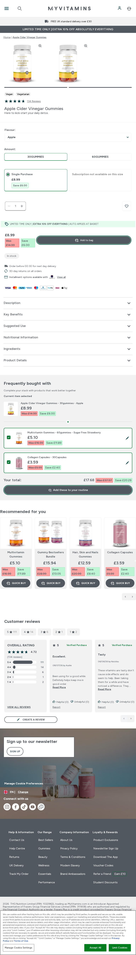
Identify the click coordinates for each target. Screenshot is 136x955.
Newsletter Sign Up (105, 848)
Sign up (15, 751)
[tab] (35, 180)
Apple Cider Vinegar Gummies (29, 37)
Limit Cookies (120, 947)
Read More (59, 687)
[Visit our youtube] (32, 806)
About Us (66, 839)
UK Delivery (16, 865)
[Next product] (132, 596)
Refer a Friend (109, 873)
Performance (46, 882)
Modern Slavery (70, 865)
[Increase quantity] (22, 206)
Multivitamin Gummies (15, 554)
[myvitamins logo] (69, 8)
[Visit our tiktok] (24, 806)
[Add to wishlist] (126, 206)
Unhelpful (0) (81, 701)
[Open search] (19, 8)
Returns (14, 856)
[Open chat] (41, 806)
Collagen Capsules (120, 552)
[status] (15, 206)
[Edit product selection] (127, 438)
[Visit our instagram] (7, 806)
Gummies (44, 848)
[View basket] (129, 8)
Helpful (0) (62, 702)
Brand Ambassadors (72, 873)
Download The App (105, 856)
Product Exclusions (105, 839)
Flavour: (10, 129)
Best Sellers (45, 839)
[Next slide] (135, 561)
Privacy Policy (69, 848)
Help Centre (17, 848)
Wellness (43, 865)
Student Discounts (105, 882)
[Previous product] (125, 596)
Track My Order (19, 873)
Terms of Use (21, 941)
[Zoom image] (40, 46)
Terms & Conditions (72, 856)
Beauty (42, 856)
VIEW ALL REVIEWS (19, 707)
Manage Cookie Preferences (23, 783)
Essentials (44, 873)
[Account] (120, 8)
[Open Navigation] (6, 8)
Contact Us (16, 839)
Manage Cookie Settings (18, 947)
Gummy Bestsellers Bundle (50, 554)
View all (61, 277)
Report (56, 707)
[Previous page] (124, 718)
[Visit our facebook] (15, 806)
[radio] (35, 157)
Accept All (95, 947)
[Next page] (131, 718)
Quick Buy (19, 583)
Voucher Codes (103, 865)
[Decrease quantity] (9, 206)
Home (7, 37)
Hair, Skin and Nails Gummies (85, 554)
